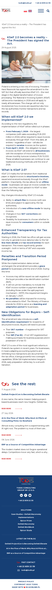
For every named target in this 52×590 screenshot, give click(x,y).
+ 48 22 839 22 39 (42, 3)
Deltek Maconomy (26, 524)
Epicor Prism (26, 521)
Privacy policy (26, 581)
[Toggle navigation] (39, 11)
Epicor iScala (26, 530)
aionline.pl (34, 587)
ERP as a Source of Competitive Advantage (26, 553)
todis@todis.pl (25, 3)
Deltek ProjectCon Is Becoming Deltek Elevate (26, 544)
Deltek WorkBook (26, 527)
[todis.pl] (5, 11)
